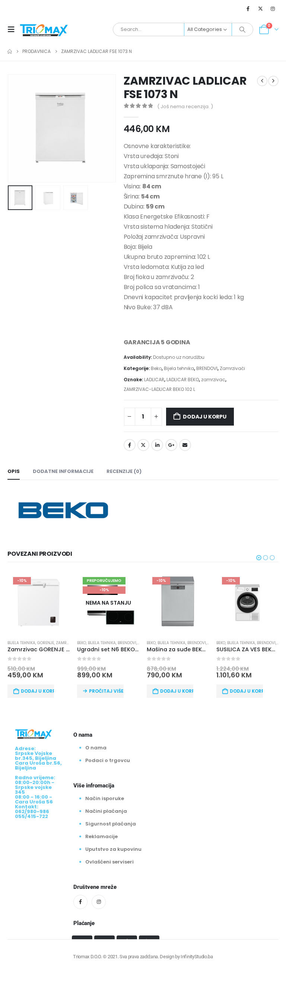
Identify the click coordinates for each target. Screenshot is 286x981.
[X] (260, 8)
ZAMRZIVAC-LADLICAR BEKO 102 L (159, 389)
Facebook (130, 445)
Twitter (143, 445)
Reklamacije (101, 836)
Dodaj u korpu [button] (37, 691)
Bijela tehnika (179, 368)
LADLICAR (154, 379)
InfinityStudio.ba (197, 956)
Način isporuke (104, 798)
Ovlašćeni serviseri (109, 861)
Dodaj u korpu (204, 416)
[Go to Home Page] (9, 51)
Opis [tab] (13, 471)
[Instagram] (273, 8)
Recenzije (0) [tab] (124, 471)
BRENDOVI (206, 368)
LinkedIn (157, 445)
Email (185, 445)
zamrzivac (213, 379)
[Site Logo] (44, 29)
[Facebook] (248, 8)
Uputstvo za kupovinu (113, 849)
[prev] (262, 81)
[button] (13, 29)
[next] (273, 81)
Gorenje (45, 643)
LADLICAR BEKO (182, 379)
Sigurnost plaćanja (110, 823)
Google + (171, 445)
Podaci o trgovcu (107, 760)
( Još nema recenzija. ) (185, 106)
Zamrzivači (232, 368)
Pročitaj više (106, 691)
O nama (96, 747)
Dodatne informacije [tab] (63, 471)
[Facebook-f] (80, 902)
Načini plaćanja (106, 811)
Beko (156, 368)
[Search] (242, 29)
